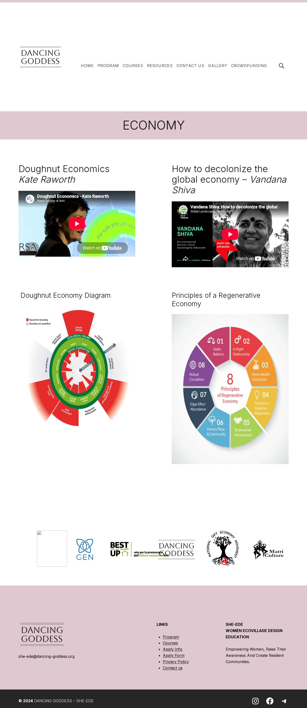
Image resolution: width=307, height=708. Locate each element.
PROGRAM (108, 65)
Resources (160, 65)
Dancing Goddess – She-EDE (64, 700)
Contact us (173, 667)
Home (87, 65)
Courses (133, 65)
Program (171, 636)
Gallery (217, 65)
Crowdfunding (249, 65)
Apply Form (173, 655)
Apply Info (172, 649)
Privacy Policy (176, 661)
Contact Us (190, 65)
